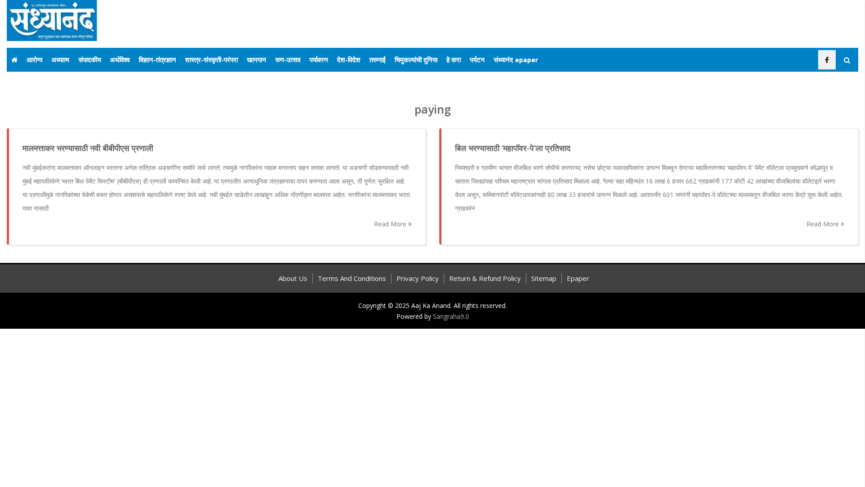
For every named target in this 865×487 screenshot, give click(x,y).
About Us (292, 278)
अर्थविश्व (120, 60)
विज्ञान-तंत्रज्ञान (157, 60)
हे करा (453, 60)
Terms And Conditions (352, 278)
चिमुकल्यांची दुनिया (416, 60)
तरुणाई (377, 60)
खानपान (256, 60)
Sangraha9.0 (451, 316)
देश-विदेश (348, 60)
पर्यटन (477, 60)
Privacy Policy (417, 278)
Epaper (578, 278)
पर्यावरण (319, 60)
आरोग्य (34, 60)
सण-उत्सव (287, 60)
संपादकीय (89, 60)
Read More (391, 224)
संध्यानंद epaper (516, 60)
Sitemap (543, 278)
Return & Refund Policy (485, 278)
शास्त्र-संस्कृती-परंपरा (211, 60)
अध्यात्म (60, 60)
